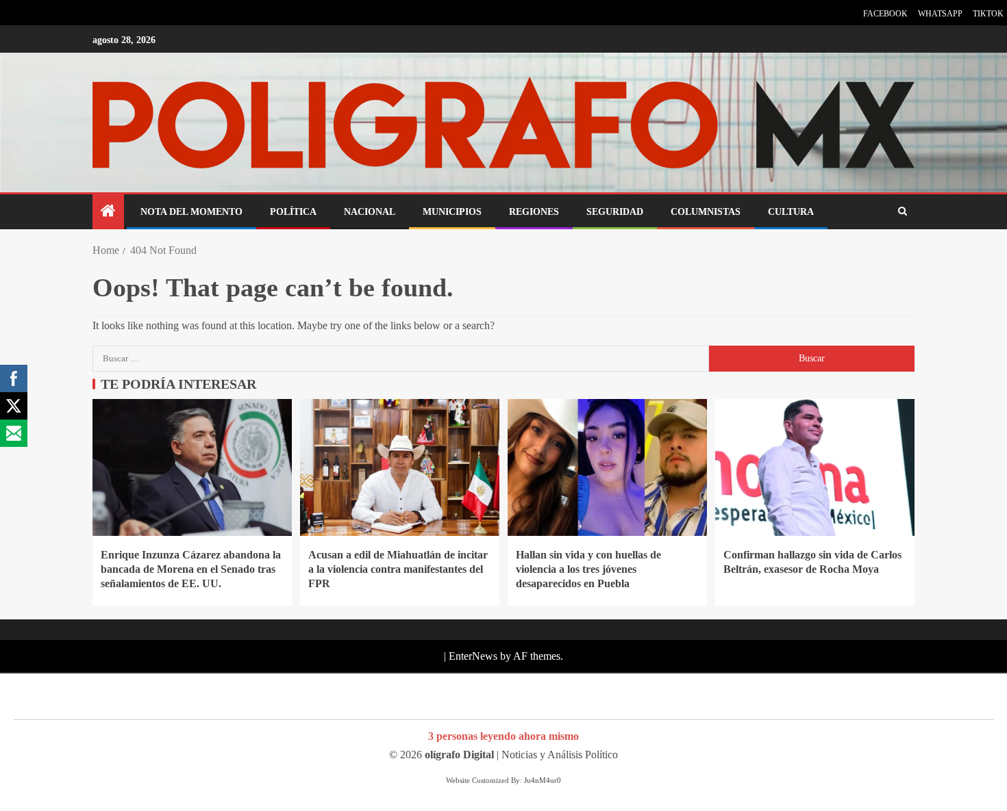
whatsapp (940, 13)
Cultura (791, 212)
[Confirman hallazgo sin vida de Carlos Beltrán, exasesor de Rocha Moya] (815, 467)
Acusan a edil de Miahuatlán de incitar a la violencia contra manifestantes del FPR (398, 569)
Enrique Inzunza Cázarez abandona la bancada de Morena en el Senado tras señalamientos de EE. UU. (191, 569)
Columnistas (706, 212)
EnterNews (473, 656)
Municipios (452, 212)
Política (293, 212)
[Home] (108, 212)
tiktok (988, 13)
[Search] (902, 212)
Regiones (534, 212)
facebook (885, 13)
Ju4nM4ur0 (542, 780)
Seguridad (614, 212)
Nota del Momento (191, 212)
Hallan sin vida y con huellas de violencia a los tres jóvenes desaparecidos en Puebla (588, 569)
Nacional (369, 212)
